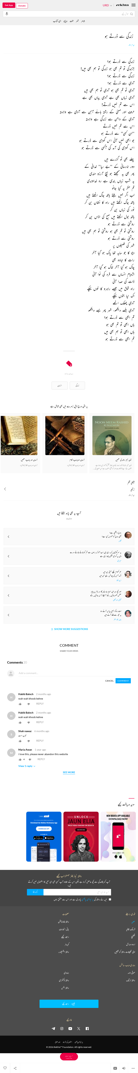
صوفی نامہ (131, 972)
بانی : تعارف (64, 929)
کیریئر (67, 944)
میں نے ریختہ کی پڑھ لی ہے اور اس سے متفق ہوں (80, 899)
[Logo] (122, 5)
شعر (77, 21)
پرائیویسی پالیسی (88, 899)
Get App (9, 5)
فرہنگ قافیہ (130, 929)
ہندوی (66, 972)
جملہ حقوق (57, 1042)
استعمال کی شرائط (67, 1042)
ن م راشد (131, 45)
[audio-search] (7, 14)
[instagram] (62, 1028)
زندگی (77, 385)
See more (69, 772)
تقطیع (133, 936)
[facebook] (87, 1028)
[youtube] (70, 1028)
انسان (60, 385)
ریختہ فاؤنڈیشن (63, 921)
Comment (123, 680)
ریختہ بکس (65, 987)
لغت (71, 21)
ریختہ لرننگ (130, 980)
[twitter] (79, 1028)
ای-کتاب (57, 21)
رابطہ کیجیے (65, 936)
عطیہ (133, 921)
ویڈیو (65, 21)
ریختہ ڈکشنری (64, 980)
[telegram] (53, 1028)
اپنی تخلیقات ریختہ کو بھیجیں (124, 951)
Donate (22, 5)
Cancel (109, 680)
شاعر (83, 21)
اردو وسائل (130, 944)
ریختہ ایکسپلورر (63, 951)
